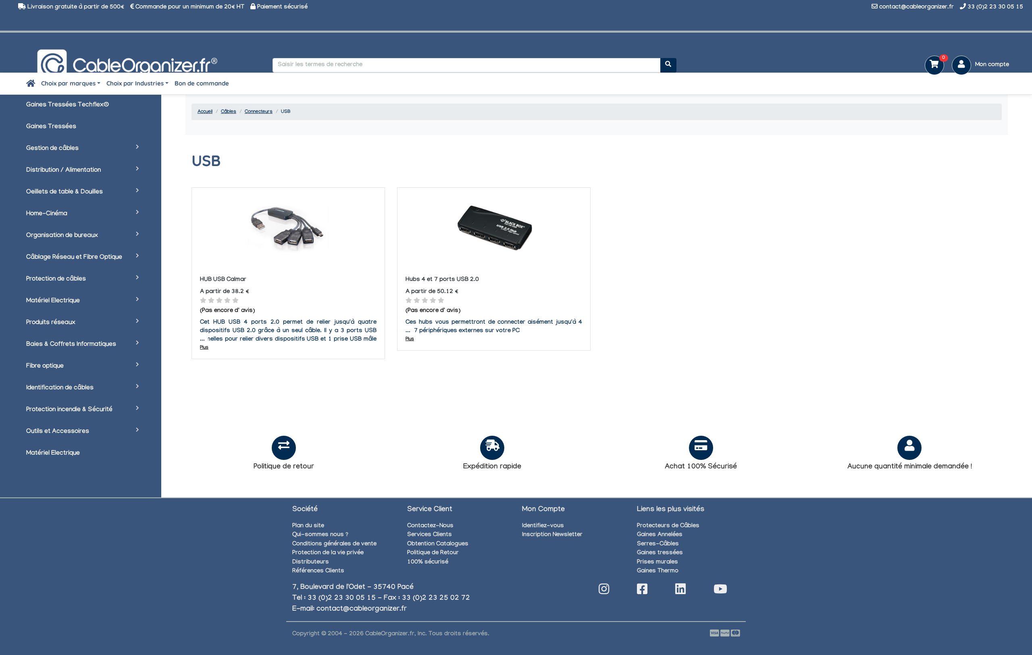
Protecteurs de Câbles (668, 526)
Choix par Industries (135, 83)
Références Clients (318, 571)
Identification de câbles (60, 388)
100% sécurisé (427, 562)
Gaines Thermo (657, 571)
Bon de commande (202, 83)
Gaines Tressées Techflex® (67, 105)
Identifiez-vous (543, 526)
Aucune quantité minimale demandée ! (909, 467)
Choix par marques (68, 83)
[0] (931, 66)
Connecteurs (259, 112)
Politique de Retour (433, 553)
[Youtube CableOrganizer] (720, 591)
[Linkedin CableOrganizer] (680, 591)
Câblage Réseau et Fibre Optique (74, 258)
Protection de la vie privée (328, 553)
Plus (204, 348)
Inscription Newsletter (552, 535)
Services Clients (429, 535)
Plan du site (308, 526)
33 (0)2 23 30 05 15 (995, 7)
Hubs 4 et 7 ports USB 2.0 (442, 280)
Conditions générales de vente (334, 544)
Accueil (205, 112)
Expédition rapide (492, 467)
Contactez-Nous (430, 526)
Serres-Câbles (658, 544)
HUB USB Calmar (223, 280)
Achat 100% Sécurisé (701, 467)
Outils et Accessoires (57, 432)
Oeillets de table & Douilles (64, 192)
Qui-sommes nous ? (320, 535)
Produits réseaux (50, 323)
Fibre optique (45, 366)
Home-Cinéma (46, 214)
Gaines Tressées (51, 127)
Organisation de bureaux (62, 236)
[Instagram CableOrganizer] (604, 591)
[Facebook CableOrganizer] (642, 591)
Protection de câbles (56, 279)
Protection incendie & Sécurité (69, 410)
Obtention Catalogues (437, 544)
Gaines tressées (660, 553)
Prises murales (657, 562)
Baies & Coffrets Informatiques (71, 345)
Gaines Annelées (659, 535)
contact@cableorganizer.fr (916, 7)
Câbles (228, 112)
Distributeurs (310, 562)
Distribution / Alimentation (63, 171)
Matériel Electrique (53, 301)
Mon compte (992, 65)
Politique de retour (284, 467)
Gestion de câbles (52, 149)
